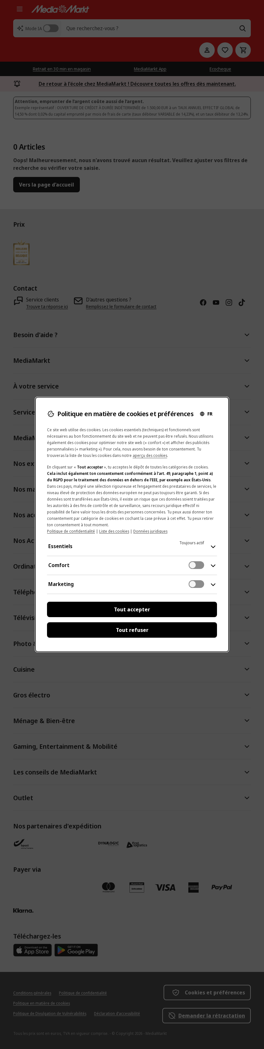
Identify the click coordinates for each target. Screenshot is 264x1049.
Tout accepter (132, 609)
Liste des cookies (114, 531)
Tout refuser (132, 630)
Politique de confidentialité (71, 531)
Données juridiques (150, 531)
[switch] (196, 565)
